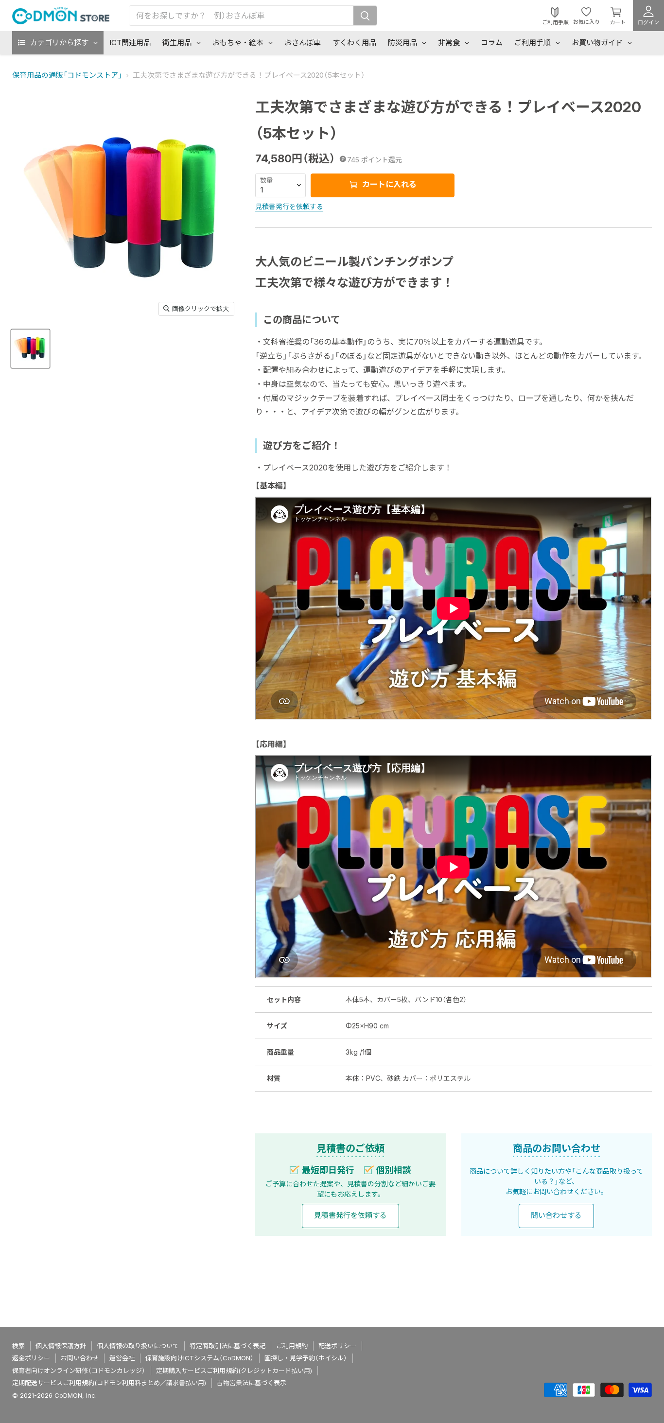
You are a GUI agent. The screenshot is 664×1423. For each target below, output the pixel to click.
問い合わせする (556, 1215)
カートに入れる (388, 184)
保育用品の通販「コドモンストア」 (67, 75)
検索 (18, 1346)
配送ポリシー (337, 1346)
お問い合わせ (80, 1358)
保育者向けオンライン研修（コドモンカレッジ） (78, 1370)
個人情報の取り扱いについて (138, 1346)
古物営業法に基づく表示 (251, 1383)
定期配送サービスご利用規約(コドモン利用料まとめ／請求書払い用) (109, 1383)
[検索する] (365, 15)
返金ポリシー (31, 1358)
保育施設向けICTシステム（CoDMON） (199, 1358)
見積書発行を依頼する (289, 206)
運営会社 (122, 1358)
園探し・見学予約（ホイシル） (305, 1358)
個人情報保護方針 (60, 1346)
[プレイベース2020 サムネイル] (30, 348)
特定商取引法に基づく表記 (227, 1346)
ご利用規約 (292, 1346)
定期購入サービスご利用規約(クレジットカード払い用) (234, 1370)
